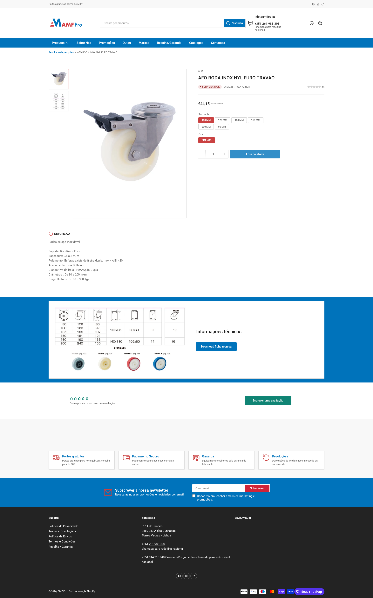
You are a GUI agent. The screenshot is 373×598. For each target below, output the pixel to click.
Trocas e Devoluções (62, 531)
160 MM (255, 120)
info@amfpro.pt (265, 16)
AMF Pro (62, 591)
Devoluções (278, 460)
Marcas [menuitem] (144, 43)
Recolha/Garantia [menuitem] (169, 43)
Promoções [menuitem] (107, 43)
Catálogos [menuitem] (196, 43)
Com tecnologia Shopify (82, 591)
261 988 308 (157, 544)
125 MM (222, 120)
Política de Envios (60, 536)
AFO (200, 70)
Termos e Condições (62, 541)
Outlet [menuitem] (127, 43)
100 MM (206, 120)
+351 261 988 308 (267, 23)
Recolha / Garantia (61, 546)
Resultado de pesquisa (61, 52)
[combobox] (172, 23)
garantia (238, 460)
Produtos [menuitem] (58, 43)
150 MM (239, 120)
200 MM (206, 126)
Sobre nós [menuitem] (84, 43)
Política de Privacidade (63, 526)
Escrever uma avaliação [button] (268, 400)
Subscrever (257, 488)
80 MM (222, 126)
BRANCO (207, 140)
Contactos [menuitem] (218, 43)
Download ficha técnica (216, 346)
